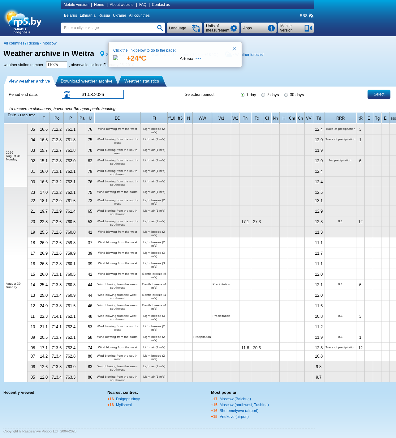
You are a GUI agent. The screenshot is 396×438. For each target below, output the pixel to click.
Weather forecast (249, 55)
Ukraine (119, 15)
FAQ (142, 4)
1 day (250, 94)
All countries (139, 15)
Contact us (161, 4)
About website (122, 4)
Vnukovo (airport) (234, 417)
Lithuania (88, 15)
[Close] (234, 49)
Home (99, 4)
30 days (296, 94)
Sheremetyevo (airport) (239, 411)
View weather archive (29, 81)
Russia (104, 15)
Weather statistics (141, 81)
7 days (272, 94)
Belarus (70, 15)
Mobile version (76, 4)
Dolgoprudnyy (128, 399)
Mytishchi (124, 405)
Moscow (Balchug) (235, 399)
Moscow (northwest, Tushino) (244, 405)
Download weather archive (87, 81)
